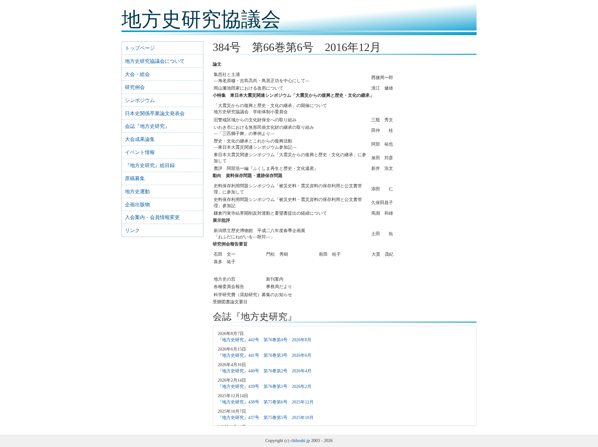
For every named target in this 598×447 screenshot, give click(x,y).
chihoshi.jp (300, 440)
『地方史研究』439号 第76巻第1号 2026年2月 (264, 386)
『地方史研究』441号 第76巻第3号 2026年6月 (264, 355)
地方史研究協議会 (201, 19)
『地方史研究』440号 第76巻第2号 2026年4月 (264, 371)
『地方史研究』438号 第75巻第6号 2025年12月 (266, 402)
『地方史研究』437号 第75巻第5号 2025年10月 (266, 417)
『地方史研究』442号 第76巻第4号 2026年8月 (264, 340)
